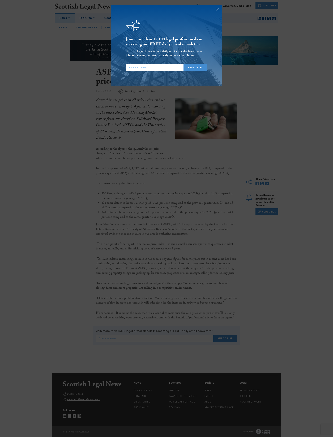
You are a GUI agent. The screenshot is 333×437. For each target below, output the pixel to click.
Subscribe (195, 67)
